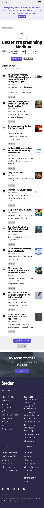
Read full (12, 97)
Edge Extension (8, 467)
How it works (7, 397)
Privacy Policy (38, 498)
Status (26, 481)
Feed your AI (7, 418)
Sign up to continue (22, 340)
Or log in (22, 346)
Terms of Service (9, 501)
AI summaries (8, 404)
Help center (29, 460)
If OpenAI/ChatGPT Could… (20, 210)
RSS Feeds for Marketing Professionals (30, 406)
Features (6, 401)
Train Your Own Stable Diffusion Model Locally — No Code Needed (19, 229)
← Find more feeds (7, 28)
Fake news (28, 471)
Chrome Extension (10, 453)
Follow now (16, 59)
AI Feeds (5, 411)
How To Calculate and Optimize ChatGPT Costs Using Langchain (19, 295)
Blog (4, 426)
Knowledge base (31, 464)
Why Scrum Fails (15, 173)
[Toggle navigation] (39, 2)
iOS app (5, 460)
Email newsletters (10, 415)
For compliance (31, 438)
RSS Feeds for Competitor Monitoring (30, 428)
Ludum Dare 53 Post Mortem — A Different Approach (17, 316)
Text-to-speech (8, 408)
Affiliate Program (31, 467)
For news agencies (32, 434)
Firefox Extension (9, 456)
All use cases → (31, 441)
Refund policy (30, 478)
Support (27, 456)
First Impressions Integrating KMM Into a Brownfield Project (18, 270)
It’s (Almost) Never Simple (20, 190)
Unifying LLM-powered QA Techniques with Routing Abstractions (20, 150)
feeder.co (5, 2)
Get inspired (7, 429)
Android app (7, 464)
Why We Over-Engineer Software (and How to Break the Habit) (18, 104)
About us (28, 453)
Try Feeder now (22, 371)
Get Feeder (22, 16)
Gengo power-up (9, 471)
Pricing (5, 422)
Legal (26, 474)
